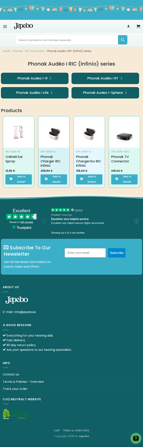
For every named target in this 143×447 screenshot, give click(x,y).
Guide (6, 51)
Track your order (15, 389)
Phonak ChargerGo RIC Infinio (88, 161)
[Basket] (138, 26)
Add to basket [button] (21, 179)
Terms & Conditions (76, 430)
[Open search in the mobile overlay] (71, 39)
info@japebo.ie (25, 312)
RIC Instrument (35, 51)
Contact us (11, 374)
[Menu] (5, 26)
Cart (57, 430)
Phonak (18, 51)
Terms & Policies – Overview (23, 382)
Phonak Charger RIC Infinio (51, 161)
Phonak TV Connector (120, 159)
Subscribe (117, 253)
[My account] (128, 26)
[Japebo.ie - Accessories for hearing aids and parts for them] (23, 26)
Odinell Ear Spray (14, 159)
